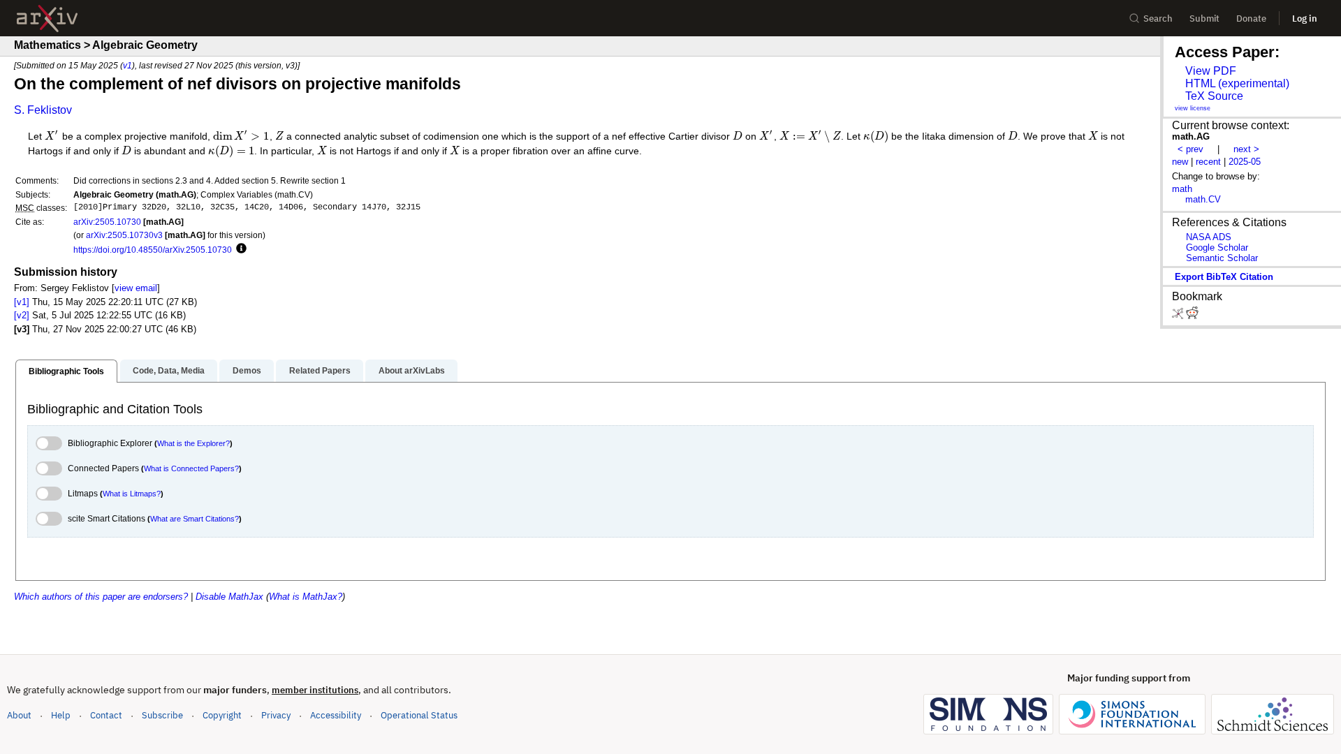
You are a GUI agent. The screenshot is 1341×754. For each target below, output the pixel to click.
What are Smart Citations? (194, 519)
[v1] (21, 302)
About (19, 715)
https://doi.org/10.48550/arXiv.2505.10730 (152, 249)
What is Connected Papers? (191, 468)
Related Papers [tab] (320, 371)
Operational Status (419, 715)
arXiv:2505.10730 (107, 221)
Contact (106, 715)
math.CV (1203, 199)
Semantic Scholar (1222, 258)
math (1182, 189)
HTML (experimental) (1237, 83)
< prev (1190, 149)
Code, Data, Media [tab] (169, 371)
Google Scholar (1217, 247)
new (1180, 161)
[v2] (21, 315)
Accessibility (335, 715)
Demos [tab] (247, 371)
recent (1208, 161)
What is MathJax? (305, 596)
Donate (1251, 18)
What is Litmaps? (132, 493)
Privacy (276, 715)
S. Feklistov (43, 110)
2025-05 (1245, 161)
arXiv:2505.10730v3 (124, 234)
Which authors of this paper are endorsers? (101, 596)
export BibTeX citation (1224, 277)
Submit (1204, 18)
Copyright (222, 715)
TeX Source (1214, 96)
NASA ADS (1208, 237)
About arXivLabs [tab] (412, 371)
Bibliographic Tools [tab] (66, 371)
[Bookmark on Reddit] (1192, 316)
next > (1246, 149)
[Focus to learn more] (239, 249)
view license (1192, 108)
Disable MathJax (229, 596)
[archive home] (47, 18)
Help (61, 715)
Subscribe (162, 715)
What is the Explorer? (193, 443)
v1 (127, 65)
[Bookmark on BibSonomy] (1179, 316)
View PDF (1210, 71)
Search (1158, 18)
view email (136, 288)
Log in (1304, 18)
